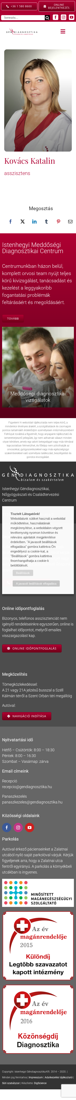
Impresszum (36, 1077)
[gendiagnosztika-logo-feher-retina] (38, 467)
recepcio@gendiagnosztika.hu (27, 786)
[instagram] (63, 17)
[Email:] (70, 221)
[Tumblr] (46, 221)
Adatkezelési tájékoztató (59, 1077)
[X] (22, 221)
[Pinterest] (58, 221)
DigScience (40, 1083)
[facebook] (55, 17)
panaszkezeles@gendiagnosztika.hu (32, 802)
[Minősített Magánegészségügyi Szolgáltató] (38, 880)
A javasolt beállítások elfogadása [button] (36, 583)
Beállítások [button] (23, 572)
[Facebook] (10, 221)
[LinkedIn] (34, 221)
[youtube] (72, 17)
